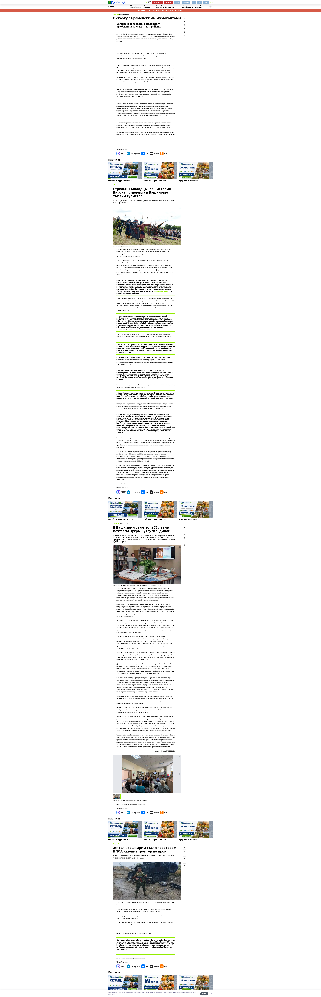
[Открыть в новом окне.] (121, 153)
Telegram (186, 2)
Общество (116, 523)
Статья (111, 6)
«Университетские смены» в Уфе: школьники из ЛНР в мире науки (192, 6)
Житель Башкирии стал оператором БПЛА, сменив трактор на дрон (167, 6)
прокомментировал (161, 291)
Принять (204, 993)
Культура (116, 14)
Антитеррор (157, 2)
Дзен (177, 2)
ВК (194, 2)
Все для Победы (118, 844)
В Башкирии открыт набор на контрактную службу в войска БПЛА (160, 10)
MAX (206, 2)
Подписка (169, 2)
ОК (199, 2)
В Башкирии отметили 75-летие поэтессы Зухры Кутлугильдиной (140, 6)
